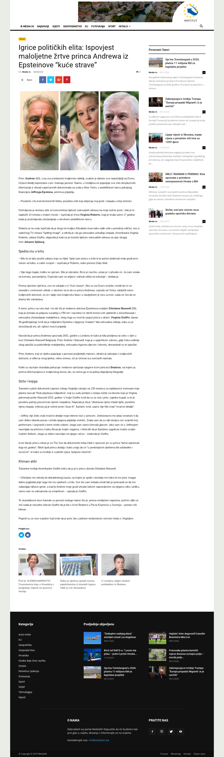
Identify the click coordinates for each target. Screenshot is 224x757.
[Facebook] (152, 731)
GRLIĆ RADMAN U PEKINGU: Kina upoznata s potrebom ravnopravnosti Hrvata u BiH (185, 178)
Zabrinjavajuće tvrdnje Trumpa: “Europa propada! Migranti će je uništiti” (183, 102)
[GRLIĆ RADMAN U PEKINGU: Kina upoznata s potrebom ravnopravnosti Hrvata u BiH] (156, 177)
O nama (164, 753)
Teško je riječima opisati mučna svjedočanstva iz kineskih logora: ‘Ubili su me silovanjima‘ (78, 584)
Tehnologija (25, 692)
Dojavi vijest (199, 753)
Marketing (176, 753)
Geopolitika (25, 645)
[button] (201, 26)
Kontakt (187, 753)
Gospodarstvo (72, 26)
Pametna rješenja (29, 671)
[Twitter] (171, 731)
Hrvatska (24, 655)
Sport (111, 26)
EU (86, 26)
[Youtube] (180, 731)
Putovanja (98, 26)
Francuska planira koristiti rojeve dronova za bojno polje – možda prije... (186, 654)
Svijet (22, 686)
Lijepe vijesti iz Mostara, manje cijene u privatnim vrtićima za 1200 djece (183, 138)
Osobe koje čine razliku (32, 660)
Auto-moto (25, 634)
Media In (26, 71)
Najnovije (43, 26)
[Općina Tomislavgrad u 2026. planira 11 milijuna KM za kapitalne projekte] (156, 62)
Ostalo (123, 26)
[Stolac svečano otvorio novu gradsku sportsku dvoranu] (156, 213)
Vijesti (56, 26)
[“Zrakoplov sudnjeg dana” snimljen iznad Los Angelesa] (92, 638)
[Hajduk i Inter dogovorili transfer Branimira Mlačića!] (157, 638)
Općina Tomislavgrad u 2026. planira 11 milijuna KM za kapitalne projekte (182, 63)
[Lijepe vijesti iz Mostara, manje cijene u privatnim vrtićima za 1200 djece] (156, 138)
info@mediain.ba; (99, 740)
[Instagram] (161, 731)
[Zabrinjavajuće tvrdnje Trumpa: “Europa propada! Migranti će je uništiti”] (156, 102)
